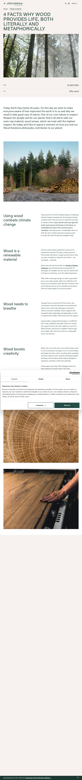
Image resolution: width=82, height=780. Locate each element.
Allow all (67, 405)
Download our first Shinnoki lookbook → (39, 778)
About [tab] (68, 379)
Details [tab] (41, 379)
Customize (39, 405)
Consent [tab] (14, 379)
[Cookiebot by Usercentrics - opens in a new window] (71, 373)
